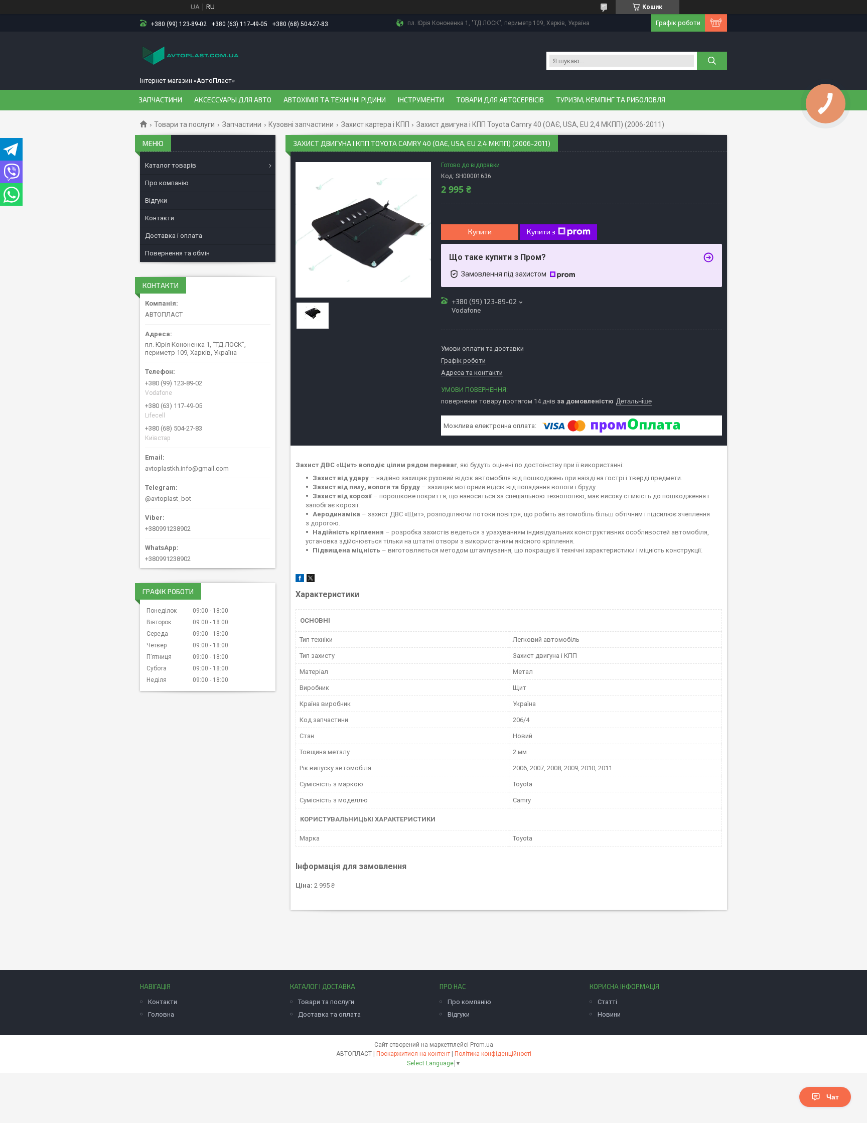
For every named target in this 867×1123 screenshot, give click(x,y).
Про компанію (167, 183)
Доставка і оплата (173, 235)
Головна (161, 1014)
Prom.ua (481, 1044)
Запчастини (160, 99)
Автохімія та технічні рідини (334, 99)
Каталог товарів (170, 165)
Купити (480, 231)
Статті (607, 1002)
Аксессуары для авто (232, 99)
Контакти (159, 218)
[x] (311, 580)
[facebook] (300, 580)
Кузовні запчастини (301, 124)
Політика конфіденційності (493, 1053)
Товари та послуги (184, 124)
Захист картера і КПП (375, 124)
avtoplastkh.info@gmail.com (187, 468)
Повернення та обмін (177, 253)
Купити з (541, 231)
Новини (609, 1014)
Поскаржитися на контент (413, 1053)
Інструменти (421, 99)
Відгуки (156, 200)
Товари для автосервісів (500, 99)
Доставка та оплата (329, 1014)
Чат (832, 1097)
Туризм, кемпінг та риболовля (610, 99)
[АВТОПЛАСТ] (190, 56)
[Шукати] (712, 61)
